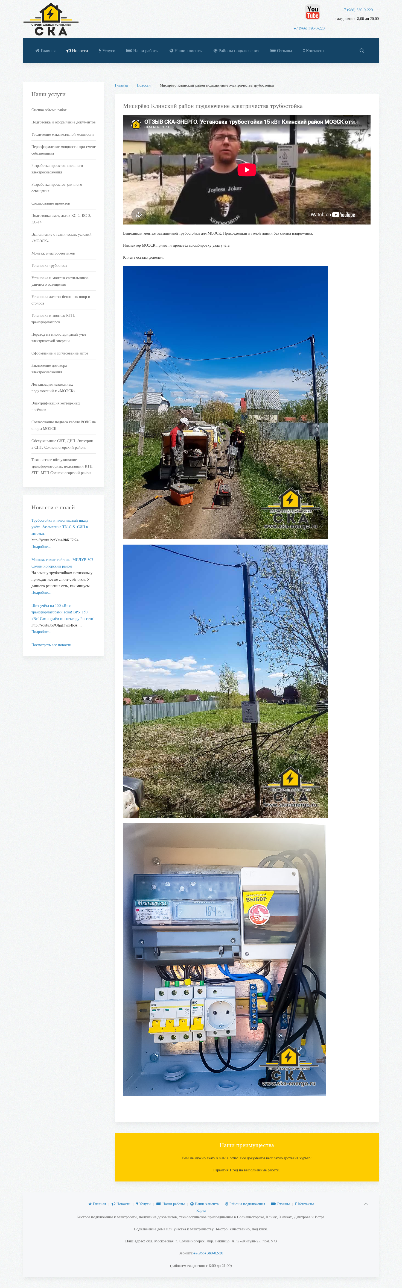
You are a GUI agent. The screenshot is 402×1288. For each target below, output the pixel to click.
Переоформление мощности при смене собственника (63, 150)
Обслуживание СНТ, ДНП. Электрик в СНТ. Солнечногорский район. (62, 444)
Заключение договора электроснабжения (49, 368)
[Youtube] (312, 11)
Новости (79, 50)
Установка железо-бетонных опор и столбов (60, 300)
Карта (201, 1210)
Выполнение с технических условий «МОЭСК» (61, 237)
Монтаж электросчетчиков (53, 253)
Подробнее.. (41, 546)
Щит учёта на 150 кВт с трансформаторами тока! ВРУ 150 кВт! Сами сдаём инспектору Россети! (63, 612)
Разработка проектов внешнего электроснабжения (57, 169)
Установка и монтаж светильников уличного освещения (60, 281)
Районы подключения (238, 50)
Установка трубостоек (49, 265)
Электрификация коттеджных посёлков (55, 406)
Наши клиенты (188, 50)
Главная (48, 50)
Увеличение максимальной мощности (62, 134)
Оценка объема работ (48, 109)
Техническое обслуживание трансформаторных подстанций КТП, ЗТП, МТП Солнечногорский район (62, 466)
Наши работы (145, 50)
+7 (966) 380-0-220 (357, 9)
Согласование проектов (50, 203)
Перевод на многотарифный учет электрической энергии (58, 337)
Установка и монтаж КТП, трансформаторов (53, 318)
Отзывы (284, 50)
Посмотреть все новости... (53, 644)
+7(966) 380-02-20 (208, 1252)
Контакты (314, 50)
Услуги (108, 50)
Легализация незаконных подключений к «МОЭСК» (53, 387)
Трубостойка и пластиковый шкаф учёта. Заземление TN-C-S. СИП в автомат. (59, 527)
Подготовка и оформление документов (63, 122)
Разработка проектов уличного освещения (56, 187)
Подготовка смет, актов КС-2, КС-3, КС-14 (61, 218)
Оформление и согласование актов (60, 353)
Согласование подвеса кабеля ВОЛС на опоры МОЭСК (63, 425)
